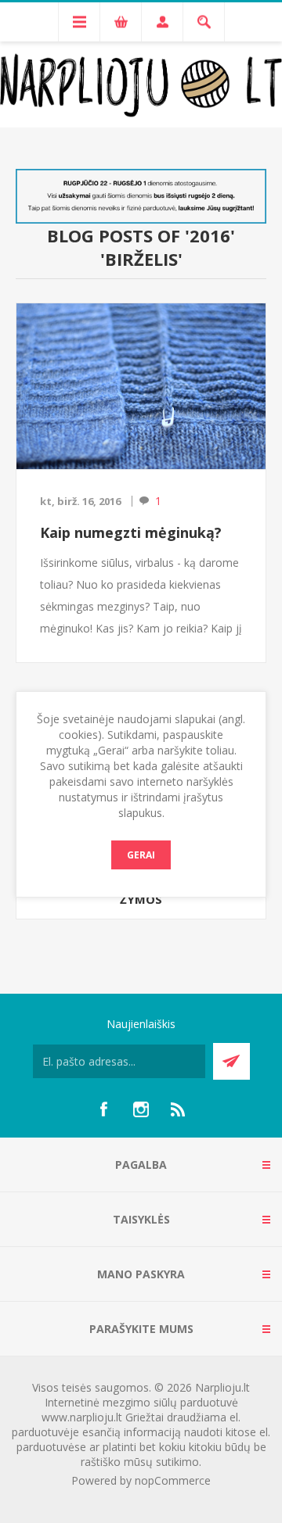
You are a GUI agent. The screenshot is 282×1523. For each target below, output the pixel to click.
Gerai (141, 855)
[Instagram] (141, 1109)
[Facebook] (103, 1109)
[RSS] (178, 1109)
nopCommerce (173, 1480)
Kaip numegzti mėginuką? (131, 532)
